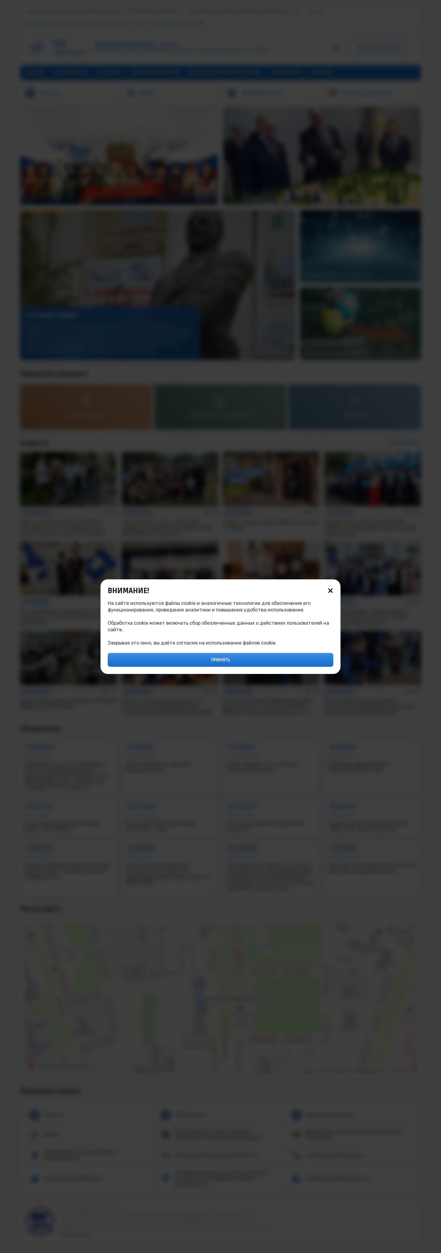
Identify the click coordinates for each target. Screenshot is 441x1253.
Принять (220, 660)
